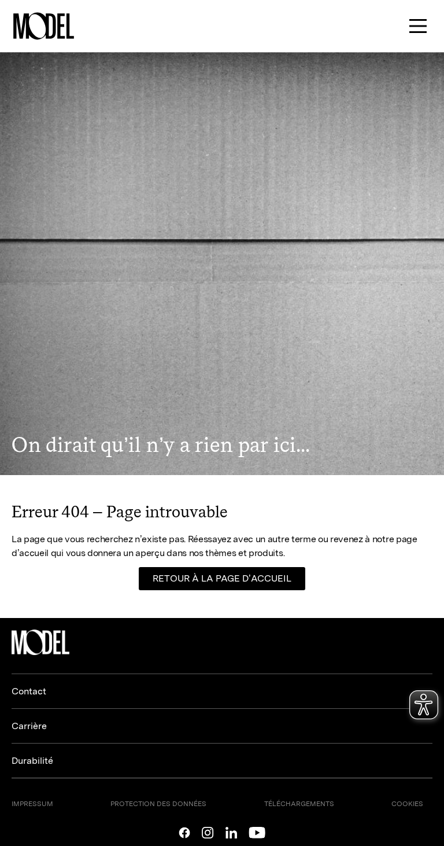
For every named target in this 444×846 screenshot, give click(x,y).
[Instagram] (207, 833)
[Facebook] (184, 833)
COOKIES (407, 804)
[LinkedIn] (231, 833)
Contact (29, 691)
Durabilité (32, 760)
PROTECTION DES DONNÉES (158, 804)
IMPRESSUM (32, 804)
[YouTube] (257, 833)
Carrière (29, 725)
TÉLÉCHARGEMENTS (299, 804)
